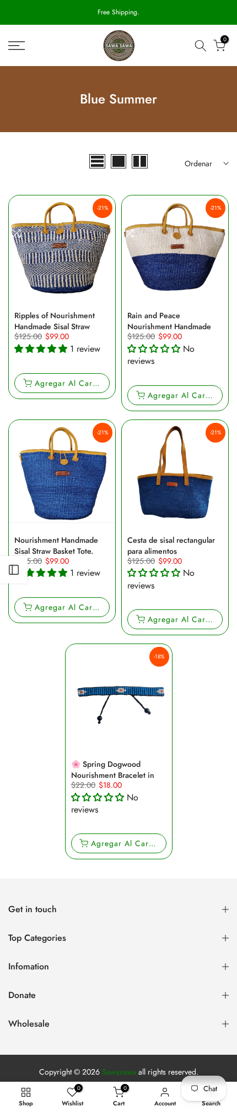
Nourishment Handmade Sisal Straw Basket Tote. (56, 546)
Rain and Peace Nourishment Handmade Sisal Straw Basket (169, 326)
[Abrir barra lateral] (14, 570)
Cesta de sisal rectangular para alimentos (171, 546)
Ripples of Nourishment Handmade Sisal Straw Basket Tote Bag (54, 326)
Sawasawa (119, 1072)
